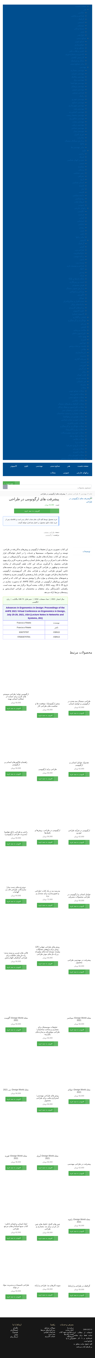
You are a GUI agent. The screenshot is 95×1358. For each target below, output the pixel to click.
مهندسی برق (79, 80)
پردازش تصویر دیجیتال (75, 288)
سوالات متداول (49, 1328)
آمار (82, 189)
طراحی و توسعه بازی (75, 266)
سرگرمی (82, 368)
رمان (84, 372)
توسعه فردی (81, 378)
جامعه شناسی (78, 195)
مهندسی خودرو (78, 99)
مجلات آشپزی (78, 452)
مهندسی (82, 67)
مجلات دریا (79, 442)
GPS (82, 144)
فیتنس (83, 327)
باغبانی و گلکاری (79, 317)
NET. (82, 269)
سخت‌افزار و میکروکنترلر (73, 301)
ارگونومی (48, 535)
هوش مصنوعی (78, 285)
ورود (90, 480)
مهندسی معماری (77, 70)
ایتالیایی (81, 224)
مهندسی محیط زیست (75, 115)
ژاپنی (82, 234)
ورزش (83, 324)
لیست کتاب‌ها (69, 1334)
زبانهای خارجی (80, 208)
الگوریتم (81, 295)
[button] (79, 713)
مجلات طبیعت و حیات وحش (72, 458)
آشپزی (83, 340)
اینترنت (83, 362)
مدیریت (83, 356)
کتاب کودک (81, 375)
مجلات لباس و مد (77, 394)
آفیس (82, 247)
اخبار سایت (69, 1330)
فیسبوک (15, 1332)
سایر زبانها (80, 237)
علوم (84, 150)
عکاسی (81, 13)
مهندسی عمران (77, 73)
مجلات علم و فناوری (75, 423)
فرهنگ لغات (79, 202)
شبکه (82, 275)
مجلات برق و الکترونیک (74, 429)
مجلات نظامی (78, 439)
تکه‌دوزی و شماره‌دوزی (74, 54)
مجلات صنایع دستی (76, 397)
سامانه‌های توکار (77, 304)
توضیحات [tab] (86, 551)
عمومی (81, 205)
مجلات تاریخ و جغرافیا (75, 445)
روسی (81, 227)
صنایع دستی (81, 38)
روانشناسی (79, 199)
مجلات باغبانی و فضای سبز (73, 410)
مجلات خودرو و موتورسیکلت (72, 433)
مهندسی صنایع (78, 102)
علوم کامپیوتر (78, 311)
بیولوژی (81, 166)
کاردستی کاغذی (77, 57)
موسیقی (80, 25)
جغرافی (81, 176)
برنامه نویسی (78, 256)
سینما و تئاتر (79, 29)
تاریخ (82, 179)
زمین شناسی (78, 173)
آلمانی (81, 218)
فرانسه (81, 215)
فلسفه (81, 192)
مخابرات (80, 138)
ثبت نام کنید (79, 480)
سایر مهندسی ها (77, 147)
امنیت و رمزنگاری (76, 282)
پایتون (82, 259)
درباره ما (70, 1328)
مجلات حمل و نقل (77, 436)
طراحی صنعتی (78, 93)
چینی (82, 231)
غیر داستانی (81, 381)
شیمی (81, 163)
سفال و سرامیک (77, 61)
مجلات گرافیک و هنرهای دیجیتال (71, 404)
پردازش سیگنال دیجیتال (74, 141)
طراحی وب (79, 250)
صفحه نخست (80, 6)
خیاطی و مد (79, 48)
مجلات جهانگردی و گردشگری (72, 426)
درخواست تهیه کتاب (66, 1332)
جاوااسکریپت (78, 253)
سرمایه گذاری (80, 359)
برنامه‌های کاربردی (76, 308)
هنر (84, 9)
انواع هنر (80, 35)
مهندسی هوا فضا (77, 83)
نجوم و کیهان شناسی (75, 160)
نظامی (83, 349)
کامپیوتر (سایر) (78, 314)
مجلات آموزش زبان (76, 455)
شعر (82, 32)
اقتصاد (81, 186)
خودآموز (83, 343)
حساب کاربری (50, 1336)
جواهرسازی (79, 45)
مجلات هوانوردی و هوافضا (73, 416)
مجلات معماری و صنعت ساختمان (70, 413)
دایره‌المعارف (80, 352)
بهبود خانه (82, 336)
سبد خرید (51, 1334)
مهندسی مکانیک (77, 77)
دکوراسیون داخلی (79, 333)
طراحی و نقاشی (77, 16)
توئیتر (16, 1334)
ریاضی (81, 154)
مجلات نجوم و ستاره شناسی (72, 420)
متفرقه (83, 385)
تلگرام (16, 1328)
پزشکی (81, 170)
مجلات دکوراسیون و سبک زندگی (71, 407)
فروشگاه (70, 1336)
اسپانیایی (80, 221)
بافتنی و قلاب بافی (76, 51)
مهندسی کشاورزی (76, 112)
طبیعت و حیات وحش (77, 346)
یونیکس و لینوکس (77, 291)
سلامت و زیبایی (79, 330)
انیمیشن (81, 22)
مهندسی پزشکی (77, 86)
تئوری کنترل (79, 134)
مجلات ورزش (78, 449)
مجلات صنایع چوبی (76, 391)
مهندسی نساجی (77, 128)
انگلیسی (81, 211)
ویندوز (81, 272)
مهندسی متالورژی (76, 118)
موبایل (81, 298)
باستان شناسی (78, 182)
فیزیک (81, 157)
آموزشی (82, 365)
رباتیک (81, 96)
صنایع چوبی (79, 41)
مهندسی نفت (78, 109)
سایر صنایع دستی (77, 64)
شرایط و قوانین (49, 1332)
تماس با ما (70, 1338)
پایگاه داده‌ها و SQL (76, 279)
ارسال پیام (14, 1337)
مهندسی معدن (78, 122)
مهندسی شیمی (78, 89)
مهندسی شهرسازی (76, 105)
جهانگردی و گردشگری (77, 320)
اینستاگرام (15, 1330)
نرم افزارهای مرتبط (48, 1330)
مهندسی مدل (78, 131)
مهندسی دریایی (78, 125)
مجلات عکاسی (78, 401)
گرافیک (81, 19)
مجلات (83, 388)
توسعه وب (80, 263)
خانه (90, 494)
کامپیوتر (83, 240)
